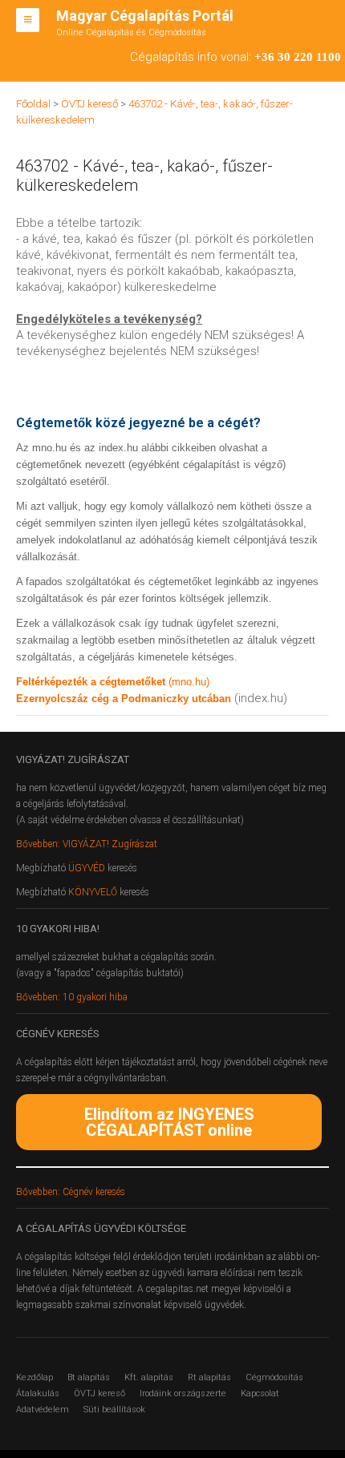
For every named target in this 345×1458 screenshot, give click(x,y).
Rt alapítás (209, 1377)
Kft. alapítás (148, 1377)
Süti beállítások (114, 1409)
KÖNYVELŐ (94, 892)
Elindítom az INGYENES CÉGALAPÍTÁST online (169, 1122)
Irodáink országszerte (183, 1393)
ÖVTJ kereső (99, 1393)
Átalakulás (37, 1393)
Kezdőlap (34, 1377)
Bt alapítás (88, 1377)
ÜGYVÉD (86, 868)
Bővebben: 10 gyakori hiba (72, 997)
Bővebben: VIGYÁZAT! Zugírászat (86, 844)
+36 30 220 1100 (297, 56)
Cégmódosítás (274, 1377)
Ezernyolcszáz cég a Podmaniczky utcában (123, 699)
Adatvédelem (42, 1409)
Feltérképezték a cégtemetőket (92, 682)
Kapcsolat (260, 1393)
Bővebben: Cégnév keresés (70, 1191)
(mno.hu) (188, 682)
